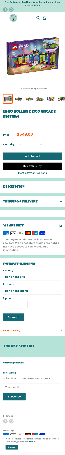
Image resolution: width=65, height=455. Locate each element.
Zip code (8, 298)
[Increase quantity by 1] (41, 144)
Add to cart (32, 156)
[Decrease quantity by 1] (20, 144)
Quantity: (9, 144)
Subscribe (14, 396)
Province (8, 284)
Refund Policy (11, 330)
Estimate (13, 317)
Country (8, 270)
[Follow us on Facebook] (5, 9)
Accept (12, 447)
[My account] (44, 18)
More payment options (32, 173)
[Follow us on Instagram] (11, 9)
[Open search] (38, 18)
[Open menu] (4, 18)
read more (30, 441)
